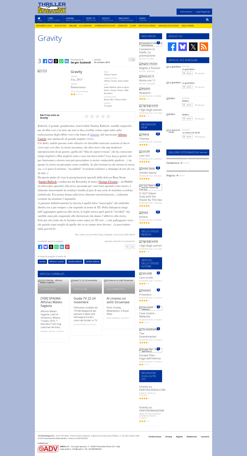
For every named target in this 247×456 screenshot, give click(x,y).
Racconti (126, 19)
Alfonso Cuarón (57, 261)
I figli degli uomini (150, 110)
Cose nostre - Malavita (147, 314)
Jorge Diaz (123, 25)
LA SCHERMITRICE (116, 289)
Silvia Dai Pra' (61, 25)
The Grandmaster (148, 335)
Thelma (144, 138)
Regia (106, 72)
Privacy (168, 436)
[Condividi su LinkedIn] (66, 61)
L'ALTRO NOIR (48, 289)
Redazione (192, 436)
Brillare (73, 25)
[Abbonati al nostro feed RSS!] (204, 47)
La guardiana (85, 25)
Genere (74, 84)
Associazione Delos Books (55, 438)
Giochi (107, 19)
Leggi (188, 73)
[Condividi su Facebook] (45, 61)
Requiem (145, 93)
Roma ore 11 (147, 80)
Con (105, 84)
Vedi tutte (203, 152)
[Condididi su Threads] (55, 61)
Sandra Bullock (48, 181)
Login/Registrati (202, 12)
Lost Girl (144, 155)
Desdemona (172, 162)
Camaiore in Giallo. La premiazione (147, 52)
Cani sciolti (146, 277)
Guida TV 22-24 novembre (84, 300)
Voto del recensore (79, 91)
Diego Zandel (188, 25)
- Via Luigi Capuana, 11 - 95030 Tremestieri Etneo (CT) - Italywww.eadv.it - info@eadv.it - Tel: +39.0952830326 (90, 447)
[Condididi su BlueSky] (50, 61)
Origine (74, 76)
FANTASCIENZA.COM (152, 389)
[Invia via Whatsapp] (61, 61)
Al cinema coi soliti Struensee (118, 300)
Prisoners (145, 294)
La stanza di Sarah (191, 132)
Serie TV (91, 19)
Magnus (170, 175)
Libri (54, 19)
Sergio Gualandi (81, 62)
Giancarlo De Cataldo (168, 25)
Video (143, 19)
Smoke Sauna (147, 172)
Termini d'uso (154, 436)
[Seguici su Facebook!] (172, 47)
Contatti (205, 436)
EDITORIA (185, 66)
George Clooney (108, 181)
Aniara (143, 216)
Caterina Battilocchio (104, 25)
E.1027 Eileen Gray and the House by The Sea (150, 196)
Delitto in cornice (147, 25)
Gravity (94, 134)
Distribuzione (110, 97)
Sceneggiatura (110, 78)
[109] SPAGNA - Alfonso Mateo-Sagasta (52, 302)
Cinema (73, 19)
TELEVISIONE (80, 289)
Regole (179, 436)
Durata (107, 103)
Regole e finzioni (149, 68)
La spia (133, 25)
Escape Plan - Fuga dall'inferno (150, 356)
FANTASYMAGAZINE (151, 410)
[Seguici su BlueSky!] (183, 47)
